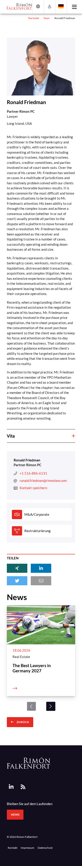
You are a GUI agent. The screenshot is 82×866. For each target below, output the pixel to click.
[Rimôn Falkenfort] (28, 763)
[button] (17, 568)
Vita (11, 435)
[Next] (50, 706)
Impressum (27, 847)
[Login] (49, 6)
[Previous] (31, 706)
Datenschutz (45, 847)
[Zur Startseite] (17, 6)
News (15, 814)
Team (46, 18)
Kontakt (12, 847)
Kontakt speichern (33, 488)
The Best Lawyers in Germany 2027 (32, 668)
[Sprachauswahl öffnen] (61, 6)
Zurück (22, 722)
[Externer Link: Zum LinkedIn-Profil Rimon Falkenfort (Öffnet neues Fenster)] (11, 786)
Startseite (33, 18)
